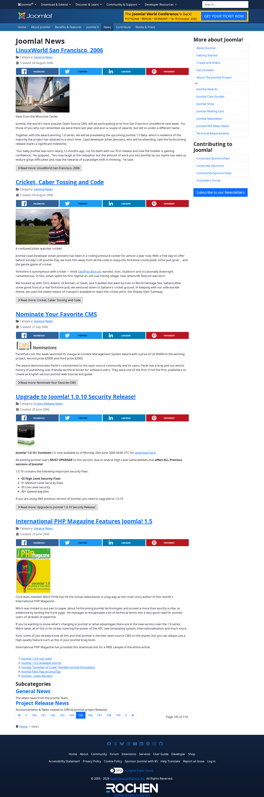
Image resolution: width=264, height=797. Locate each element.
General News (43, 57)
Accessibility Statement (64, 761)
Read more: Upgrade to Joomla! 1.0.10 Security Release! (57, 507)
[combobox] (225, 4)
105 (80, 715)
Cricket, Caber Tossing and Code (60, 182)
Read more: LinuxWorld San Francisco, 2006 (50, 168)
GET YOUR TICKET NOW (224, 16)
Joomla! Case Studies (210, 96)
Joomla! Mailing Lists (210, 111)
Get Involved (205, 70)
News (107, 27)
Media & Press (145, 27)
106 (90, 715)
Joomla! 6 (92, 27)
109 (118, 715)
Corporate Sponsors (210, 166)
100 (34, 715)
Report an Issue (193, 761)
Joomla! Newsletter (209, 119)
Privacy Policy (92, 761)
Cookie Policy (113, 761)
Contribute (123, 27)
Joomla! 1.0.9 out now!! (36, 659)
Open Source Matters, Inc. (128, 778)
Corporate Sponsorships (213, 158)
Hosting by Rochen (132, 795)
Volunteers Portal (208, 180)
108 (108, 715)
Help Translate (170, 761)
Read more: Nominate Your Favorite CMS (48, 383)
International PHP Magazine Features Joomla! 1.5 (84, 521)
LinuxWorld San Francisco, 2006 (59, 50)
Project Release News (48, 404)
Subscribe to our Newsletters (220, 192)
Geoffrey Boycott (89, 272)
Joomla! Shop (205, 104)
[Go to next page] (126, 715)
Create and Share (208, 63)
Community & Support (122, 4)
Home (22, 27)
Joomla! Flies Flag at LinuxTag (41, 672)
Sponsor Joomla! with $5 (141, 761)
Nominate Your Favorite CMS (56, 314)
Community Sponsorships (214, 173)
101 (43, 715)
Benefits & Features (68, 27)
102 (52, 715)
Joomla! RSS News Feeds (212, 126)
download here (145, 453)
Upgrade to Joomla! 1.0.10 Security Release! (76, 396)
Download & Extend (55, 4)
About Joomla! (40, 27)
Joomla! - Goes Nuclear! (37, 676)
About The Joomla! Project (214, 77)
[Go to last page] (132, 715)
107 (99, 715)
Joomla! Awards (206, 89)
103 (62, 715)
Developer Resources (159, 4)
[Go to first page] (19, 715)
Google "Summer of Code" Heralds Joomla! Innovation (58, 667)
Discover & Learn (87, 4)
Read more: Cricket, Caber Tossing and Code (50, 300)
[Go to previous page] (26, 715)
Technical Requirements (212, 133)
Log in (211, 761)
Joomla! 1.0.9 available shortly (41, 663)
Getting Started (206, 55)
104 (71, 715)
